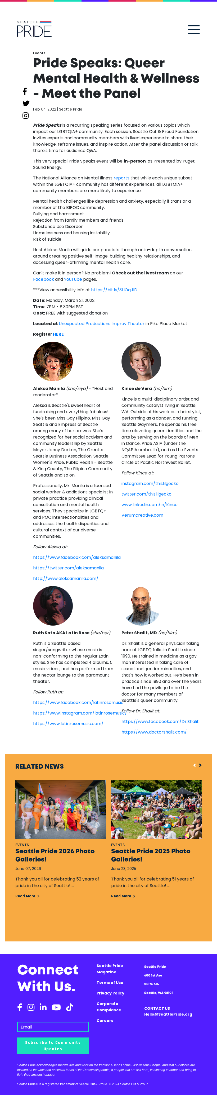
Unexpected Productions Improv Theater (101, 324)
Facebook (43, 279)
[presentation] (193, 765)
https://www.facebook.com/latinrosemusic (78, 702)
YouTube (73, 279)
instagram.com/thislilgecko (150, 483)
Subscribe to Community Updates (53, 1046)
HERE (58, 334)
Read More (25, 896)
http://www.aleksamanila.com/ (65, 578)
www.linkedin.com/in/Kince (149, 505)
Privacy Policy (110, 993)
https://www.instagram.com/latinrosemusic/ (80, 713)
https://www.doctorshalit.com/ (154, 732)
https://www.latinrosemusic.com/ (68, 724)
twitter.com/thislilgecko (146, 494)
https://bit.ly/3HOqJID (114, 290)
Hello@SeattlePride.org (168, 1014)
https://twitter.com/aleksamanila (68, 568)
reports (121, 178)
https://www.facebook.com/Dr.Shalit (160, 721)
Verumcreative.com (142, 515)
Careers (105, 1020)
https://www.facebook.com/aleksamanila (77, 557)
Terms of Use (110, 982)
